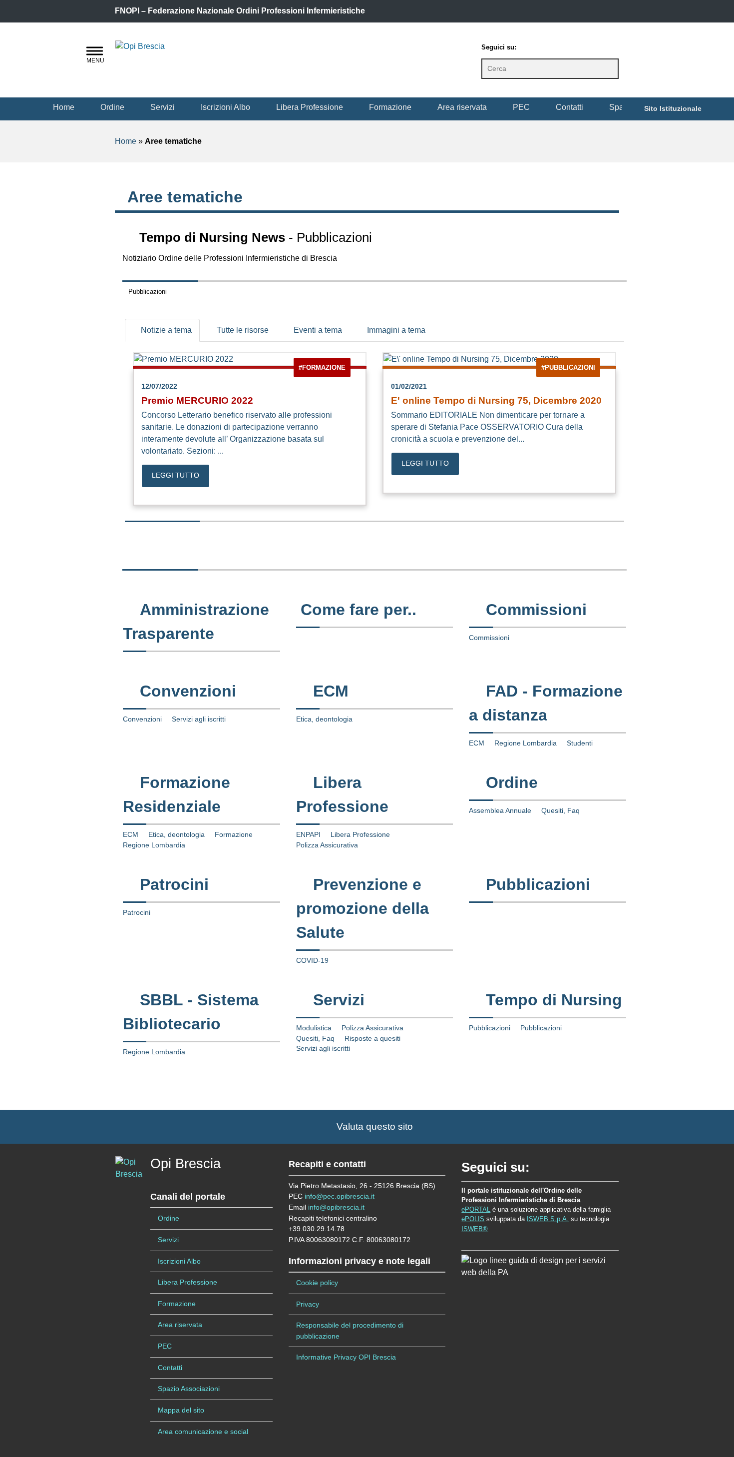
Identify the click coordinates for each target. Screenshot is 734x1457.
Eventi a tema (317, 330)
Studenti (580, 743)
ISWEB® (474, 1229)
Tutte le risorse (242, 330)
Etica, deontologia (324, 719)
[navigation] (94, 50)
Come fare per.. (358, 610)
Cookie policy (317, 1283)
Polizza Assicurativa (327, 845)
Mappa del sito (181, 1410)
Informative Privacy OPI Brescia (346, 1357)
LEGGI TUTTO (175, 475)
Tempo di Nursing (554, 1000)
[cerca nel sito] (611, 68)
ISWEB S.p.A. (548, 1219)
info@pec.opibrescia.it (339, 1196)
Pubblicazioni (538, 884)
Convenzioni (188, 691)
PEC (521, 107)
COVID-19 (312, 960)
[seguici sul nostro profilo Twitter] (549, 45)
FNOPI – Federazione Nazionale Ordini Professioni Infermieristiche (240, 10)
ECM (331, 691)
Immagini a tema (395, 330)
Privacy (307, 1304)
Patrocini (174, 884)
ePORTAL (475, 1209)
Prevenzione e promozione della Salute (362, 908)
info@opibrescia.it (336, 1207)
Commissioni (536, 610)
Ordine (112, 107)
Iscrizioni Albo (225, 107)
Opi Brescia (185, 1163)
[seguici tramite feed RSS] (609, 45)
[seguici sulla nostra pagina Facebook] (529, 45)
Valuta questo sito (371, 1126)
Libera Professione (309, 107)
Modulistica (314, 1028)
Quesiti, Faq (560, 810)
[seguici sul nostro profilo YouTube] (569, 45)
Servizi (162, 107)
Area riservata (462, 107)
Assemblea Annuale (500, 810)
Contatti (569, 107)
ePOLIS (472, 1219)
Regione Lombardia (525, 743)
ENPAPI (308, 834)
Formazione (390, 107)
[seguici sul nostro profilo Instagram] (589, 45)
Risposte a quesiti (372, 1038)
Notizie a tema (165, 330)
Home (63, 107)
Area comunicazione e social (203, 1432)
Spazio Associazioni (189, 1389)
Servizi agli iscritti (199, 719)
